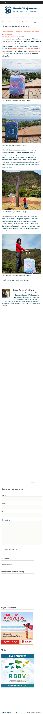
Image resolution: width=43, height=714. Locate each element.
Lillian (31, 290)
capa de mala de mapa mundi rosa (21, 49)
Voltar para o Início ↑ (33, 712)
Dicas (10, 22)
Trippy (9, 41)
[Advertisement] (19, 396)
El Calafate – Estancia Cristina (12, 36)
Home (4, 22)
